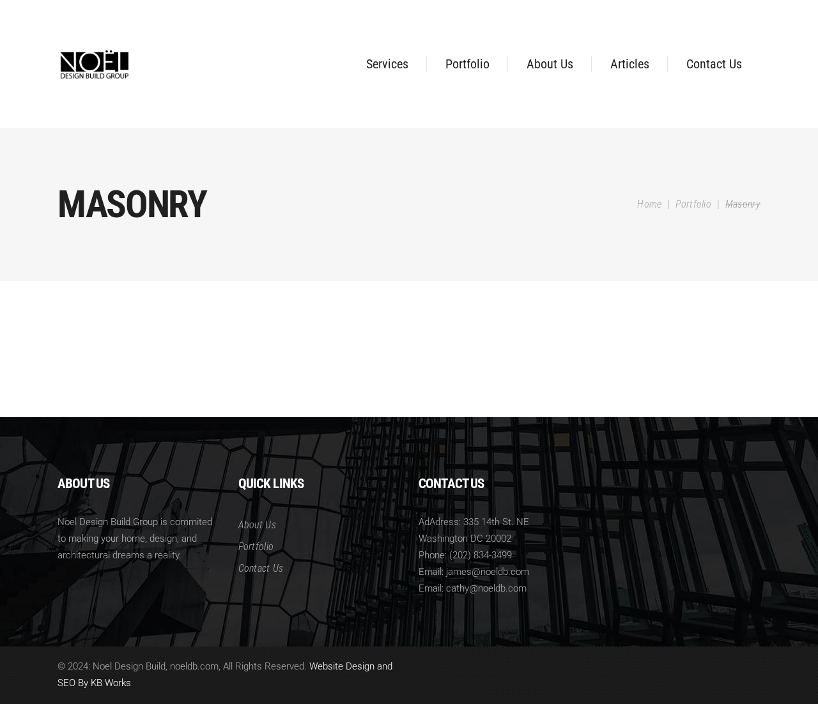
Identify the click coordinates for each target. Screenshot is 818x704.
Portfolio (693, 204)
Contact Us (261, 568)
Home (649, 204)
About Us (257, 525)
